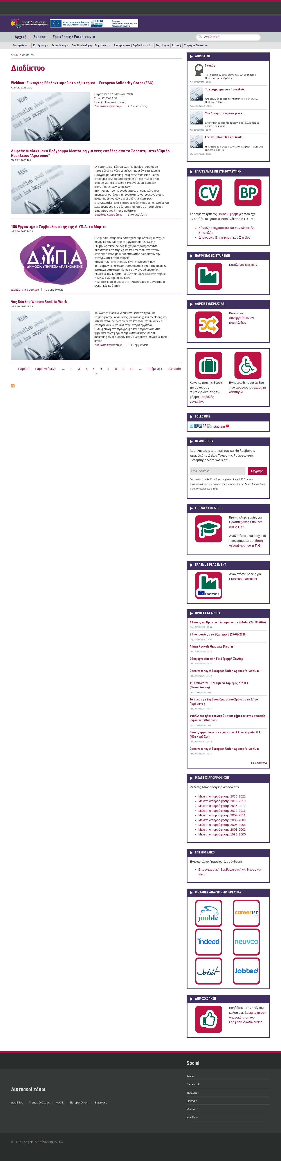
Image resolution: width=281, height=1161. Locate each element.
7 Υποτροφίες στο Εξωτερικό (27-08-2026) (218, 634)
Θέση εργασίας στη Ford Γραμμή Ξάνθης (216, 659)
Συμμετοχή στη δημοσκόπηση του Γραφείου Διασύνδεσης (247, 1017)
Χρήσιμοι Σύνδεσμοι (196, 45)
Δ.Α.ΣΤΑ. (17, 1102)
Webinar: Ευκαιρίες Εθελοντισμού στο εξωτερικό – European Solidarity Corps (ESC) (82, 83)
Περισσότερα (259, 763)
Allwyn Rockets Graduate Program (212, 646)
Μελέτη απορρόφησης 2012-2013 (222, 810)
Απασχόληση (20, 45)
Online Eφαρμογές (230, 214)
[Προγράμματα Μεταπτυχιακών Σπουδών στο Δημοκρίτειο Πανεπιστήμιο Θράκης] (208, 541)
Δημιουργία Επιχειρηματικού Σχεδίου (224, 237)
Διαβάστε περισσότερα (108, 106)
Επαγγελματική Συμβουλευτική (132, 45)
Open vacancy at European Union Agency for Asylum (224, 671)
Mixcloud (192, 1109)
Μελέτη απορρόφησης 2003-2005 (222, 824)
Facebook (193, 1084)
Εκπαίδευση (59, 45)
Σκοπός (39, 37)
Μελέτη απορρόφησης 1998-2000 (222, 834)
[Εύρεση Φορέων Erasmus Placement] (208, 598)
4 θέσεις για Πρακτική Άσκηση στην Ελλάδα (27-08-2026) (228, 622)
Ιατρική (176, 45)
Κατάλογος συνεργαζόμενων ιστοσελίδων (241, 317)
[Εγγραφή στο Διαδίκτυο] (12, 386)
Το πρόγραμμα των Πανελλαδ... (226, 89)
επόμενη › (155, 369)
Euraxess (101, 1102)
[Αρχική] (74, 26)
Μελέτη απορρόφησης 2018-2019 (222, 801)
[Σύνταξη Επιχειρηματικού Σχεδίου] (248, 205)
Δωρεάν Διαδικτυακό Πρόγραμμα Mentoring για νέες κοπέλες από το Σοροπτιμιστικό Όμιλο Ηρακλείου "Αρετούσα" (90, 153)
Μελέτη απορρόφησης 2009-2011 (221, 815)
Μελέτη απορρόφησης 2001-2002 (222, 829)
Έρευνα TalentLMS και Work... (224, 137)
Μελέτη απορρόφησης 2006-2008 (222, 820)
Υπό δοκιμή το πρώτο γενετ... (225, 113)
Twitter (191, 1076)
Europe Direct (79, 1102)
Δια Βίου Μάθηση (82, 45)
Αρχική (20, 37)
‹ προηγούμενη (45, 369)
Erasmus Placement (243, 579)
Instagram (193, 1092)
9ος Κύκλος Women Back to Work (39, 301)
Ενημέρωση (101, 45)
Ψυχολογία (162, 45)
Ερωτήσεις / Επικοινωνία (74, 37)
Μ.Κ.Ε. (60, 1102)
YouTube (192, 1117)
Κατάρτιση (39, 45)
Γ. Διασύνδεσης (39, 1102)
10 (131, 369)
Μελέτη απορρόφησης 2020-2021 (222, 796)
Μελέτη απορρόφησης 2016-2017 (222, 806)
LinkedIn (192, 1101)
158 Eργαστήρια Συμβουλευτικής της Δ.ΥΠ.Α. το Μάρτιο (58, 226)
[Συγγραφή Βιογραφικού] (208, 205)
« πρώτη (23, 369)
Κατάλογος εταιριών (243, 264)
